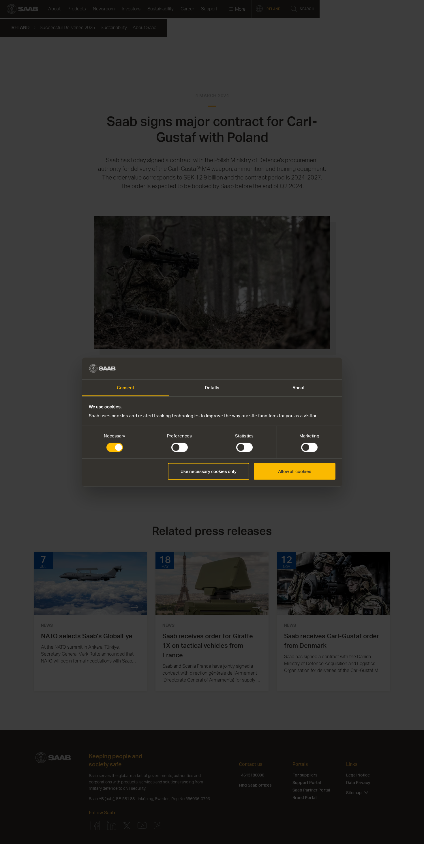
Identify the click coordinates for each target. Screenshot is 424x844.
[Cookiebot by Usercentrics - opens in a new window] (310, 368)
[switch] (179, 447)
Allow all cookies (294, 471)
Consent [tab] (125, 388)
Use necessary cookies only (209, 471)
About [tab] (298, 388)
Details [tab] (212, 388)
